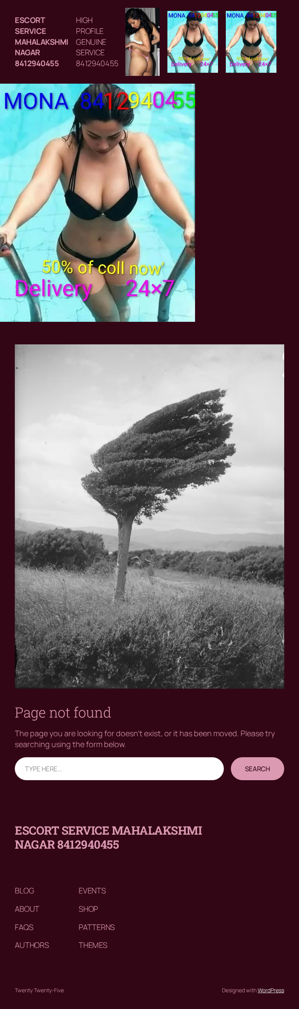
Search (257, 768)
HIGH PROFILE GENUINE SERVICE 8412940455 (97, 41)
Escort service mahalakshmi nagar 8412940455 (42, 41)
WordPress (271, 990)
